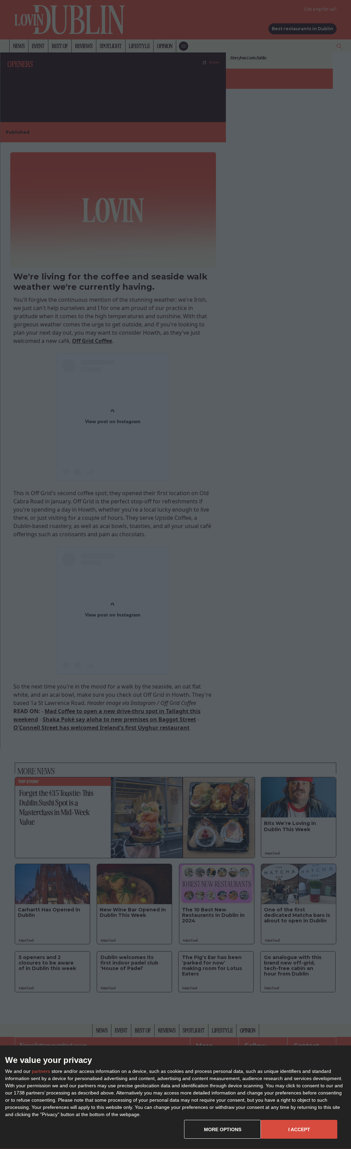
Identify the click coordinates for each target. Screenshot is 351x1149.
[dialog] (175, 1097)
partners (41, 1071)
